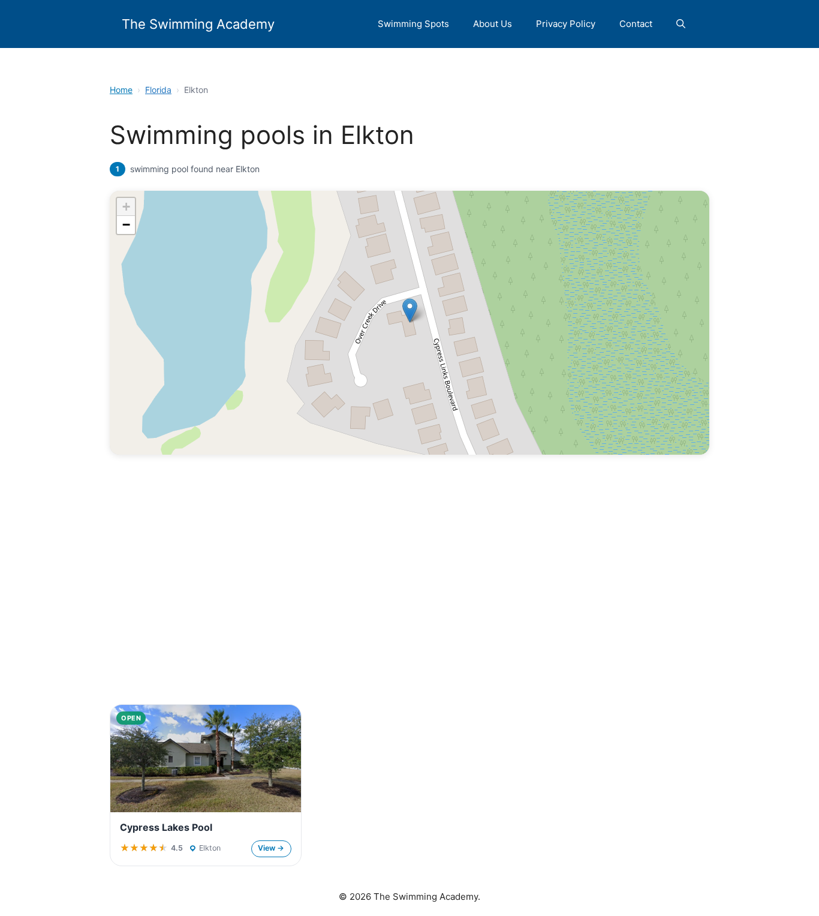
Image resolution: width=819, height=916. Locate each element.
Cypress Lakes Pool (166, 827)
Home (121, 90)
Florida (158, 90)
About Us (492, 23)
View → (271, 847)
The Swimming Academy (198, 24)
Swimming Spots (413, 23)
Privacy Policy (565, 23)
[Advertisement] (409, 603)
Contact (635, 23)
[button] (680, 24)
